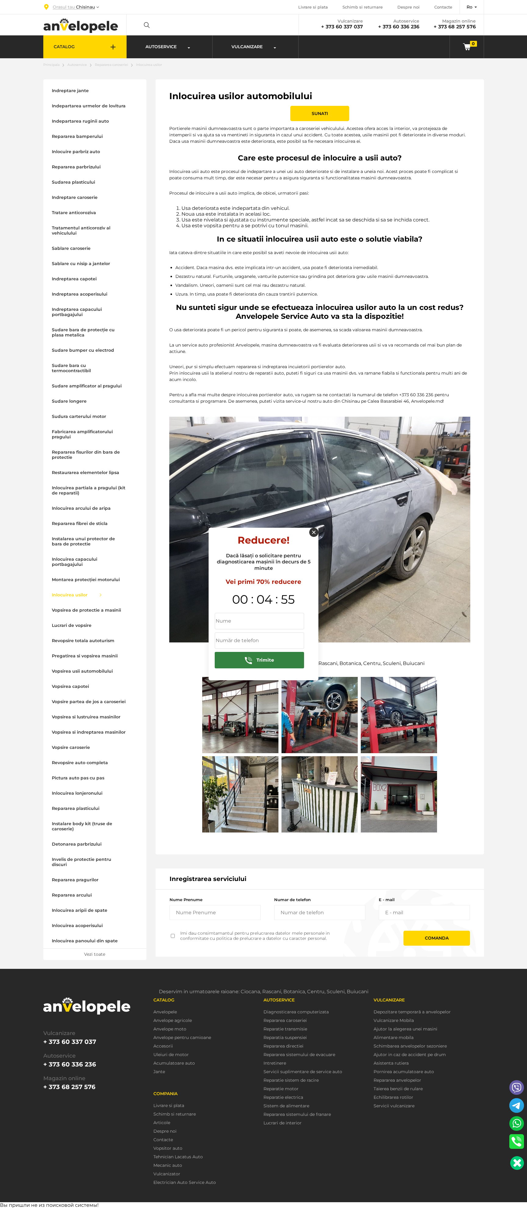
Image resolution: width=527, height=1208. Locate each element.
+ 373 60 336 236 (398, 27)
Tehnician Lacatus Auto (178, 1156)
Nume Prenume (186, 899)
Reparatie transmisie (285, 1029)
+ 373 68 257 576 (455, 27)
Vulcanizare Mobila (394, 1020)
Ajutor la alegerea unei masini (405, 1029)
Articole (161, 1122)
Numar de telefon (292, 899)
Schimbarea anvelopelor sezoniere (410, 1046)
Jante (159, 1071)
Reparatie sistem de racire (291, 1080)
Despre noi (408, 7)
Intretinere (275, 1063)
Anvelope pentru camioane (182, 1037)
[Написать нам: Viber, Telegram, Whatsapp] (517, 1163)
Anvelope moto (169, 1029)
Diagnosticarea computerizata (296, 1012)
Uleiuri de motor (171, 1054)
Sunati (320, 113)
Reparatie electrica (283, 1097)
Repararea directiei (283, 1046)
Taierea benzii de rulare (398, 1088)
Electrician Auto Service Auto (184, 1182)
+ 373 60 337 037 (342, 27)
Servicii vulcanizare (394, 1106)
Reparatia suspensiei (285, 1037)
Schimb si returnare (362, 7)
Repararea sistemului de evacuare (299, 1054)
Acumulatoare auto (174, 1063)
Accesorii (163, 1046)
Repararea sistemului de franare (297, 1114)
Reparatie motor (281, 1088)
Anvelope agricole (172, 1020)
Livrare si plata (313, 7)
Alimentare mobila (394, 1037)
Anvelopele (165, 1012)
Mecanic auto (167, 1165)
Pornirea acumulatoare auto (404, 1071)
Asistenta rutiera (391, 1063)
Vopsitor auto (167, 1148)
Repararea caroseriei (111, 65)
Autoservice (77, 65)
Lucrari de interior (283, 1123)
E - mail (387, 899)
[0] (467, 46)
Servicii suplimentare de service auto (303, 1071)
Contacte (443, 7)
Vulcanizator (166, 1174)
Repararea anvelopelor (397, 1080)
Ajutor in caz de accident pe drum (410, 1054)
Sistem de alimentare (286, 1106)
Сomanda (437, 938)
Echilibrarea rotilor (393, 1097)
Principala (51, 65)
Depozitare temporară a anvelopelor (412, 1012)
